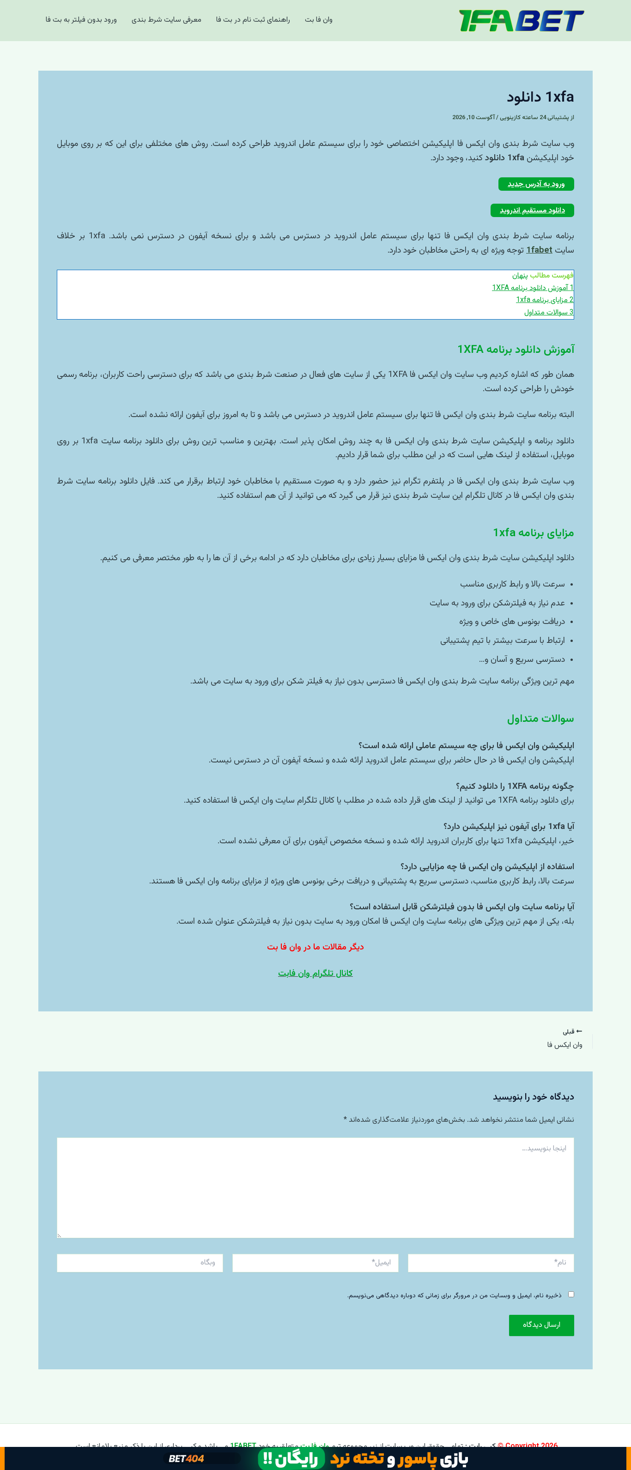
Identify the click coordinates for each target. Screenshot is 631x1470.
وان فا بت (319, 20)
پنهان (520, 276)
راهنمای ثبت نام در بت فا (253, 20)
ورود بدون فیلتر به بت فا (81, 20)
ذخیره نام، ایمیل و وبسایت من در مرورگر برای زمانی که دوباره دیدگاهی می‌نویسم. (454, 1296)
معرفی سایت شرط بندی (166, 20)
